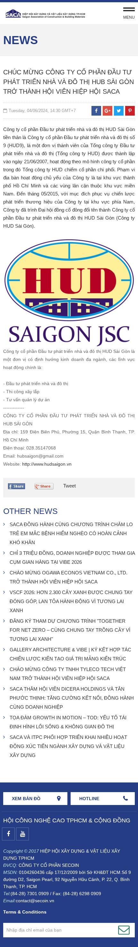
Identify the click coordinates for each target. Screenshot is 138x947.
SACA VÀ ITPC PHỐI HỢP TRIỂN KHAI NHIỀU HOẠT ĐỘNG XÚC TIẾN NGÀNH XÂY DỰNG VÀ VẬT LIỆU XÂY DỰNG (68, 746)
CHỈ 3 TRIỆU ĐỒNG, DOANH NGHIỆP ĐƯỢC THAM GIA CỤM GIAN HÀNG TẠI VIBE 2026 (72, 557)
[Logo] (45, 13)
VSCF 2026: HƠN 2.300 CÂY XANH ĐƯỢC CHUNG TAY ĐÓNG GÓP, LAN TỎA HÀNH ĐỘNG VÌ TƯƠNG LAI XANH (71, 601)
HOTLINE (89, 798)
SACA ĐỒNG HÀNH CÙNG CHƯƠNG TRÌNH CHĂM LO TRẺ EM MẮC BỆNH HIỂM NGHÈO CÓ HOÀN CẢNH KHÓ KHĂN (71, 533)
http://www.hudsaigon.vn (47, 464)
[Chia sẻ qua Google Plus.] (46, 487)
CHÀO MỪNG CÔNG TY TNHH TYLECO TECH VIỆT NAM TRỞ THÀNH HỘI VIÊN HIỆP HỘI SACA (68, 674)
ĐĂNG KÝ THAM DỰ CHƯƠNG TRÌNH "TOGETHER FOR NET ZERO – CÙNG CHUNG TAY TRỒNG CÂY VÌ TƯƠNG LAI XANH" (70, 630)
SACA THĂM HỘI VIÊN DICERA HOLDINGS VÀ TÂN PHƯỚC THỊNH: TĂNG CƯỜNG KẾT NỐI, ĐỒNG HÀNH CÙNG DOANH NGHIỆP (72, 698)
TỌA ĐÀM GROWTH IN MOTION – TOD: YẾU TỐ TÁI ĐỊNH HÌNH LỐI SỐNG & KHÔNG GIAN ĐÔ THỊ (68, 722)
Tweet (69, 485)
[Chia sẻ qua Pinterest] (130, 111)
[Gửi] (124, 930)
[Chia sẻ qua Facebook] (96, 111)
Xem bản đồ (26, 798)
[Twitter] (119, 111)
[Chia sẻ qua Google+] (107, 111)
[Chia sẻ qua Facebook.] (18, 487)
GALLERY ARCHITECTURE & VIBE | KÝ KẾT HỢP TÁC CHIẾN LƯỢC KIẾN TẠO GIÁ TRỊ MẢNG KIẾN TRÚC (70, 654)
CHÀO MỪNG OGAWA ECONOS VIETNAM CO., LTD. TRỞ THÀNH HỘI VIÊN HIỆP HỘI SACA (68, 577)
